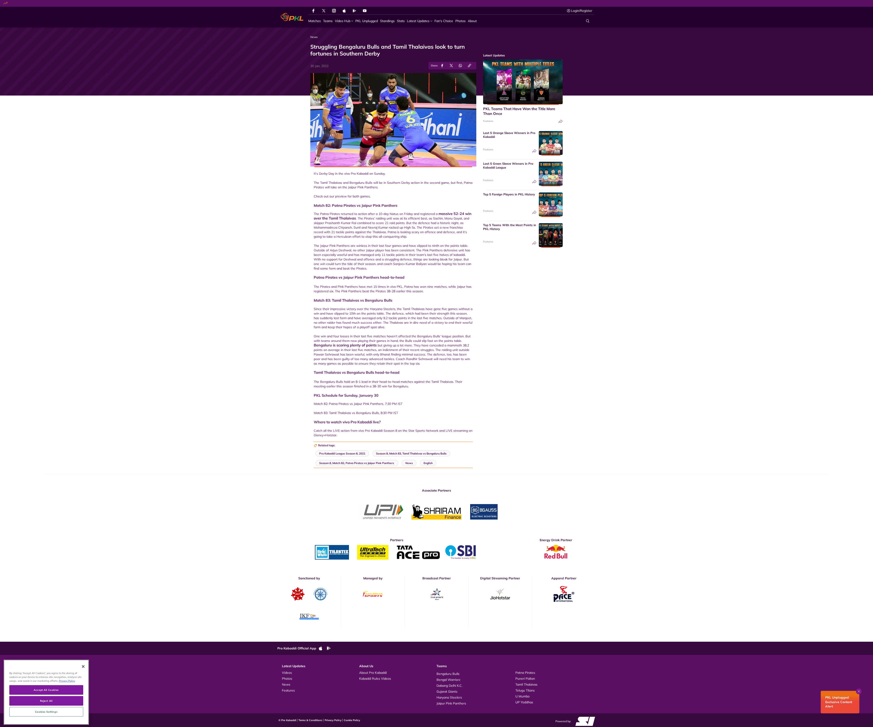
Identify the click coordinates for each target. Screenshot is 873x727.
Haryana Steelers (449, 697)
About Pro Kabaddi (373, 673)
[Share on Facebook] (442, 65)
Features (488, 121)
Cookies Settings (46, 711)
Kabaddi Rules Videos (375, 679)
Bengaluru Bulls (447, 674)
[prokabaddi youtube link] (364, 10)
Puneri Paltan (525, 679)
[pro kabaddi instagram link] (334, 10)
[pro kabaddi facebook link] (313, 10)
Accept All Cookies (46, 690)
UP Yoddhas (524, 702)
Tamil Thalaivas (526, 684)
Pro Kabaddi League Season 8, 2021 (342, 453)
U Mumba (522, 696)
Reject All (46, 700)
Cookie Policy (352, 720)
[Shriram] (383, 512)
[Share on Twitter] (451, 65)
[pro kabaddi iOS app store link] (344, 10)
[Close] (83, 666)
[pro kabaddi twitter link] (323, 10)
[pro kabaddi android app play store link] (354, 10)
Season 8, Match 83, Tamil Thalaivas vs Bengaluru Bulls (411, 453)
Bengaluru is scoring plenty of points (345, 345)
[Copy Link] (469, 65)
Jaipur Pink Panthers (451, 703)
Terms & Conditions (310, 720)
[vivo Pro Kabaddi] (292, 17)
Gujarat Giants (446, 691)
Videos (287, 673)
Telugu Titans (525, 690)
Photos (287, 679)
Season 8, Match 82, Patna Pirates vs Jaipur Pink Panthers (357, 463)
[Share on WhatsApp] (460, 65)
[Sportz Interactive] (584, 721)
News (286, 684)
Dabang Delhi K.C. (449, 686)
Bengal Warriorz (448, 680)
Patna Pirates (525, 673)
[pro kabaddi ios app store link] (323, 648)
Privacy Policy (333, 720)
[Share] (561, 121)
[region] (46, 692)
